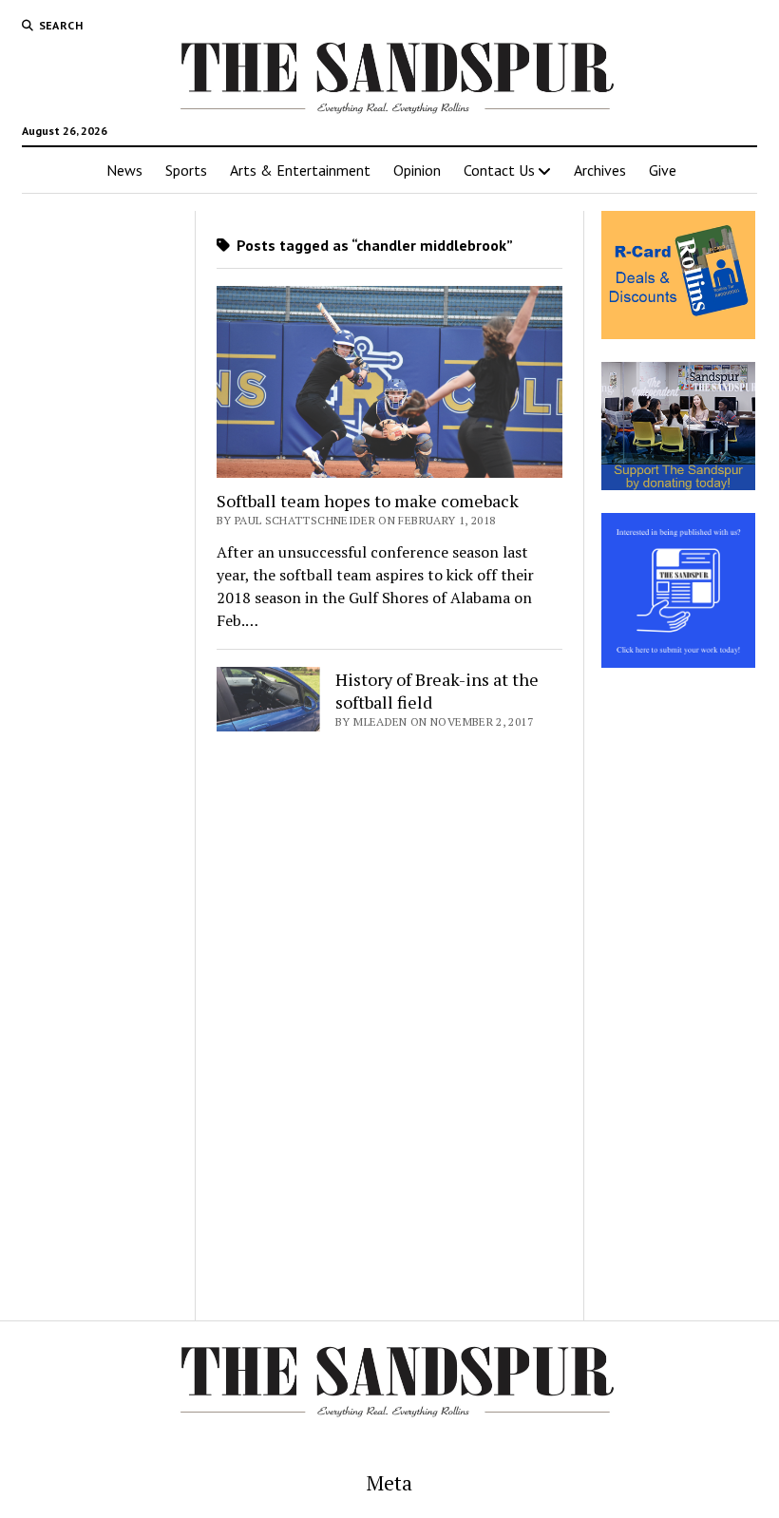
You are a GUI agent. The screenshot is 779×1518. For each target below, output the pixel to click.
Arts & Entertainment (300, 170)
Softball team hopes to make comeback (368, 500)
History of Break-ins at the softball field (437, 690)
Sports (186, 170)
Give (662, 170)
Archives (600, 170)
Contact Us (499, 170)
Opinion (417, 170)
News (124, 170)
